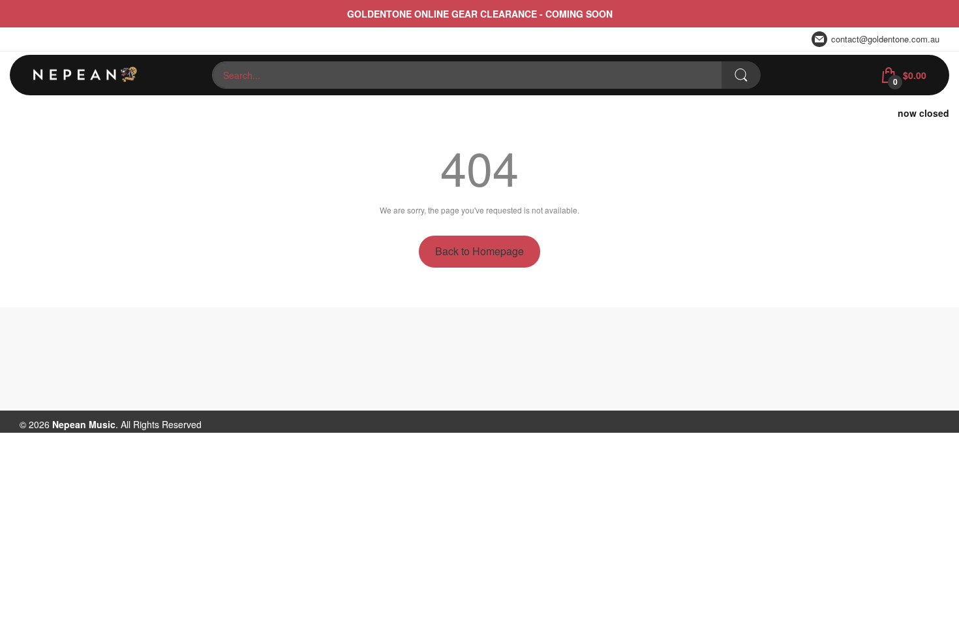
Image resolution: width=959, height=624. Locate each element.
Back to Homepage (479, 250)
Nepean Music (83, 424)
